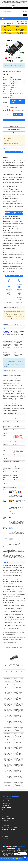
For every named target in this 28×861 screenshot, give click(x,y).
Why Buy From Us (8, 814)
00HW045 (16, 324)
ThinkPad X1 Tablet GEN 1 (8, 341)
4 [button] (11, 671)
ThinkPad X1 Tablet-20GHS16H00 (18, 355)
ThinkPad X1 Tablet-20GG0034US (7, 351)
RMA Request (7, 825)
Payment (6, 836)
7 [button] (16, 671)
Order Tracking (16, 8)
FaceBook (6, 805)
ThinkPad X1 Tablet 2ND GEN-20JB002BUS (19, 335)
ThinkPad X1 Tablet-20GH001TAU (7, 355)
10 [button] (21, 671)
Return (14, 400)
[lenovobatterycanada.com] (8, 13)
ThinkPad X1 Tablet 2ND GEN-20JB (19, 332)
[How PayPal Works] (18, 849)
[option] (14, 48)
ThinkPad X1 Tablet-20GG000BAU (18, 342)
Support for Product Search (10, 827)
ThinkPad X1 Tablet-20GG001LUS (7, 348)
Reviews (14, 123)
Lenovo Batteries (23, 21)
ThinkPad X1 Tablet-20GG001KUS (18, 345)
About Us (6, 809)
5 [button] (13, 671)
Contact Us (24, 8)
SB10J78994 (5, 322)
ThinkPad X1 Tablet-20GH (18, 351)
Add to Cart (18, 114)
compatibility (14, 126)
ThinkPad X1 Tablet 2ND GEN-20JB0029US (8, 335)
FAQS (14, 132)
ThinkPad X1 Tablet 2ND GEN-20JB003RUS (8, 338)
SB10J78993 (5, 324)
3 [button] (9, 671)
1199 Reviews (12, 97)
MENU (3, 18)
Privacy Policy (7, 816)
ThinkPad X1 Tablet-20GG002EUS (18, 348)
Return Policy (7, 838)
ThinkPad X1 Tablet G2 (18, 338)
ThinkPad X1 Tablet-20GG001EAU (7, 345)
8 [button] (18, 671)
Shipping (6, 834)
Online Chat (7, 801)
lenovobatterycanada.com (16, 858)
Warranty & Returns (14, 129)
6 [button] (14, 671)
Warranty (11, 391)
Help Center (6, 820)
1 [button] (6, 671)
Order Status (7, 831)
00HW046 (16, 322)
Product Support (9, 318)
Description (14, 120)
